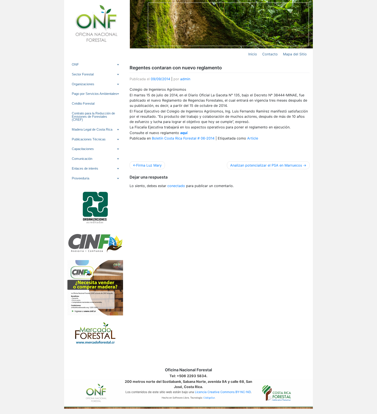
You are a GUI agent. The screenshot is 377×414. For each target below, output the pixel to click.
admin (185, 79)
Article (252, 138)
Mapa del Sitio (295, 54)
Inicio (252, 54)
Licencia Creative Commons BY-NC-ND (223, 392)
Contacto (270, 54)
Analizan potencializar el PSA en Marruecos (266, 165)
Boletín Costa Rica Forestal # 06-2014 (183, 138)
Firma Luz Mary (149, 165)
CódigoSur (209, 397)
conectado (176, 186)
